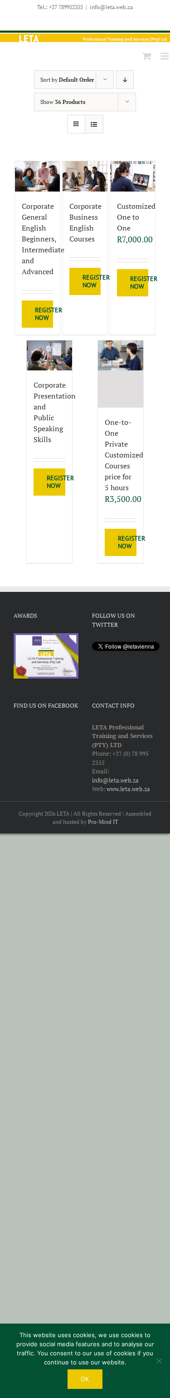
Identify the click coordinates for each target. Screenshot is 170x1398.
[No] (158, 1360)
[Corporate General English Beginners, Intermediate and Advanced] (37, 176)
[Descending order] (125, 79)
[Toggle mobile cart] (146, 56)
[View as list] (94, 124)
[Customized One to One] (132, 176)
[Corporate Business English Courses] (85, 176)
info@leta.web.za (111, 7)
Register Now (44, 314)
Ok (85, 1379)
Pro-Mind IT (103, 821)
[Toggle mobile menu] (165, 56)
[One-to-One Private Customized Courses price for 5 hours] (120, 374)
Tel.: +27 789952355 (60, 7)
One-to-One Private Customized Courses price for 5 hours (124, 454)
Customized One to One (136, 217)
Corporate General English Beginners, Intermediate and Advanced (43, 238)
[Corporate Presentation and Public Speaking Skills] (49, 355)
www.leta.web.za (128, 789)
